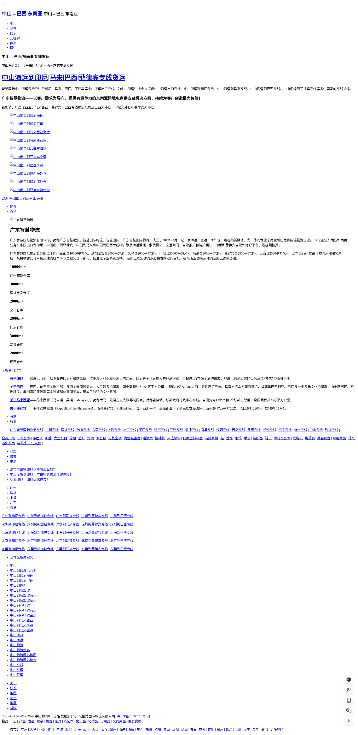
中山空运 (16, 670)
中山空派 (16, 665)
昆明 (211, 729)
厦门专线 (145, 430)
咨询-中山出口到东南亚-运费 (23, 198)
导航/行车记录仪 (29, 443)
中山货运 (16, 675)
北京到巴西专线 (121, 541)
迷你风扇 (8, 443)
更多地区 (276, 729)
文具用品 (119, 721)
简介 (13, 206)
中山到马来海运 (21, 625)
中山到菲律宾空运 (23, 615)
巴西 (13, 43)
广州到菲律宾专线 (94, 516)
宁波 (59, 729)
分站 (13, 416)
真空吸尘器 (132, 438)
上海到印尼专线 (13, 532)
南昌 (122, 729)
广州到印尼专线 (13, 516)
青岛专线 (238, 430)
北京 (13, 502)
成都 (202, 729)
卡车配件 (23, 438)
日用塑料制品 (193, 438)
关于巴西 (16, 387)
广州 (13, 488)
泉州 (113, 729)
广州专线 (52, 430)
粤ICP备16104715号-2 (132, 716)
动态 (13, 451)
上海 (13, 498)
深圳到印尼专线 (13, 524)
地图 (13, 693)
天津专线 (191, 430)
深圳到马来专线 (67, 524)
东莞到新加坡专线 (40, 549)
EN (12, 47)
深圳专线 (67, 430)
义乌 (33, 729)
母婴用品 (339, 438)
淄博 (131, 729)
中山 (13, 23)
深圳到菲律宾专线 (94, 524)
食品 (31, 721)
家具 (58, 721)
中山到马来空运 (21, 630)
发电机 (298, 438)
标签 (13, 698)
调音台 (101, 438)
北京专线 (129, 430)
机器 (49, 721)
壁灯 (81, 438)
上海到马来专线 (67, 532)
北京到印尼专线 (13, 541)
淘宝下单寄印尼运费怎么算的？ (33, 469)
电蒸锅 (310, 438)
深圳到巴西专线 (121, 524)
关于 (13, 683)
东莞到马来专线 (67, 549)
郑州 (220, 729)
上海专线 (114, 430)
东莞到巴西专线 (121, 549)
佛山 (166, 729)
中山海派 (16, 635)
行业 (13, 421)
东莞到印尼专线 (13, 549)
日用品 (105, 721)
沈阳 (175, 729)
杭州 (157, 729)
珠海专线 (331, 430)
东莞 (13, 507)
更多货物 (134, 721)
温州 (238, 729)
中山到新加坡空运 (23, 600)
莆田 (184, 729)
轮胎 (72, 438)
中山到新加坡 (20, 590)
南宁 (246, 729)
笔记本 (69, 721)
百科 (13, 211)
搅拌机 (160, 438)
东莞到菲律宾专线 (94, 549)
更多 (13, 461)
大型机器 (60, 438)
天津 (95, 729)
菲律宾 (15, 38)
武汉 (86, 729)
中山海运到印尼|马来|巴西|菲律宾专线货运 (63, 77)
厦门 (50, 729)
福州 (148, 729)
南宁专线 (285, 430)
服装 (40, 721)
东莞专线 (98, 430)
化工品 (81, 721)
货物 (13, 708)
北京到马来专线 (67, 541)
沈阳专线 (223, 430)
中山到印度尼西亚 (23, 570)
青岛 (193, 729)
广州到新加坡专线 (40, 516)
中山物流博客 (20, 650)
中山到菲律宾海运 (23, 610)
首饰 (229, 438)
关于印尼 (16, 378)
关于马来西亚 (20, 400)
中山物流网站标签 (23, 660)
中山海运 (16, 640)
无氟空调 (115, 438)
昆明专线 (254, 430)
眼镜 (238, 438)
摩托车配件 (282, 438)
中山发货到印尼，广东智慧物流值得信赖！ (41, 474)
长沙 (229, 729)
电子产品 (19, 721)
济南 (42, 729)
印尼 (13, 33)
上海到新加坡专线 (40, 532)
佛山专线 (83, 430)
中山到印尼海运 (21, 575)
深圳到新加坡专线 (40, 524)
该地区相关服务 (21, 557)
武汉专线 (176, 430)
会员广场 (8, 438)
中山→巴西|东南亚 (22, 13)
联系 (13, 688)
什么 (351, 438)
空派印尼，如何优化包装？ (30, 479)
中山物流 (16, 645)
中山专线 (316, 430)
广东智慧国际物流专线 (26, 430)
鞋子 (268, 438)
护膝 (48, 438)
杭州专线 (300, 430)
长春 (104, 729)
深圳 (13, 493)
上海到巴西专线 (121, 532)
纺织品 (258, 438)
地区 (13, 703)
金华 (255, 729)
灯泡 (90, 438)
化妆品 (93, 721)
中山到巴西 (18, 585)
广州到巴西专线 (121, 516)
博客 (13, 456)
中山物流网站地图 (23, 655)
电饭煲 (148, 438)
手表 (247, 438)
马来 (13, 28)
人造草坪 (173, 438)
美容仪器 (323, 438)
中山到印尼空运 (21, 580)
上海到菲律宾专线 (94, 532)
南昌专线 (207, 430)
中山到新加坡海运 (23, 595)
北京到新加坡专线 (40, 541)
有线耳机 (211, 438)
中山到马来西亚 (21, 620)
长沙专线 (269, 430)
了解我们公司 (12, 370)
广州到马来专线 (67, 516)
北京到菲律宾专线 (94, 541)
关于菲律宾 (18, 408)
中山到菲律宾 (20, 605)
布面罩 (38, 438)
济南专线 (160, 430)
